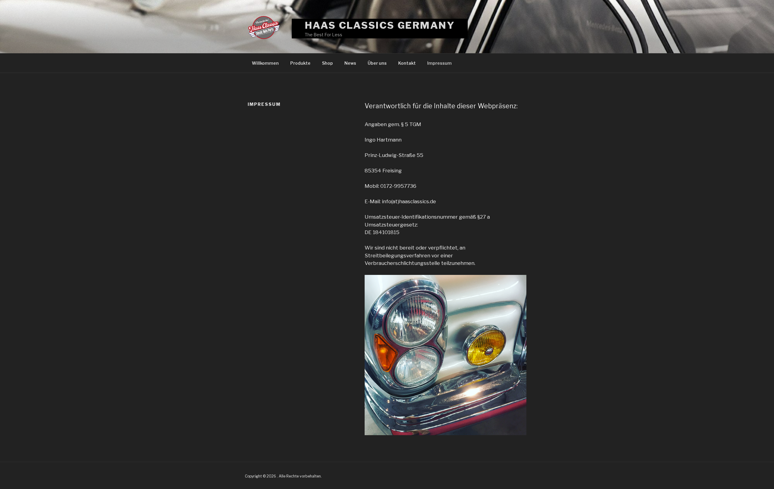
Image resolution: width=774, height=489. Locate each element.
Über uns (377, 63)
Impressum (439, 63)
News (350, 63)
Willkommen (265, 63)
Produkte (300, 63)
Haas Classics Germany (380, 25)
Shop (327, 63)
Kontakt (407, 63)
